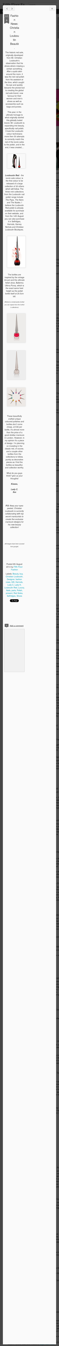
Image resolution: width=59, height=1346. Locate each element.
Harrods (19, 582)
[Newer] (6, 9)
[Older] (12, 9)
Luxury (21, 587)
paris (14, 590)
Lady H (18, 584)
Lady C (10, 584)
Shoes (19, 595)
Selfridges (11, 595)
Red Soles (18, 593)
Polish (19, 590)
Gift (12, 582)
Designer (11, 579)
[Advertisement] (39, 57)
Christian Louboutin (14, 576)
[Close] (52, 9)
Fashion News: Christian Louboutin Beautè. (14, 32)
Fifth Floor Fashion (17, 568)
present (9, 593)
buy (21, 573)
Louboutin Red (10, 587)
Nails (8, 590)
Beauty (16, 573)
